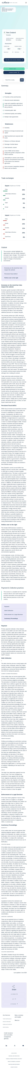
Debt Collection (8, 610)
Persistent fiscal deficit (11, 274)
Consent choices (14, 1067)
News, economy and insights (19, 1016)
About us (17, 1020)
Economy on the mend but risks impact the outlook (13, 268)
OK (22, 79)
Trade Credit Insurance (7, 1018)
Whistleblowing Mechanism (14, 1064)
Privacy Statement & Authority (14, 1061)
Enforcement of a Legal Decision (13, 614)
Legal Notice (14, 1053)
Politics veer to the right (11, 277)
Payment (6, 606)
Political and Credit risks (7, 1024)
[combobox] (11, 80)
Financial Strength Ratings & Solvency (14, 1058)
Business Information (7, 1021)
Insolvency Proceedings (11, 618)
